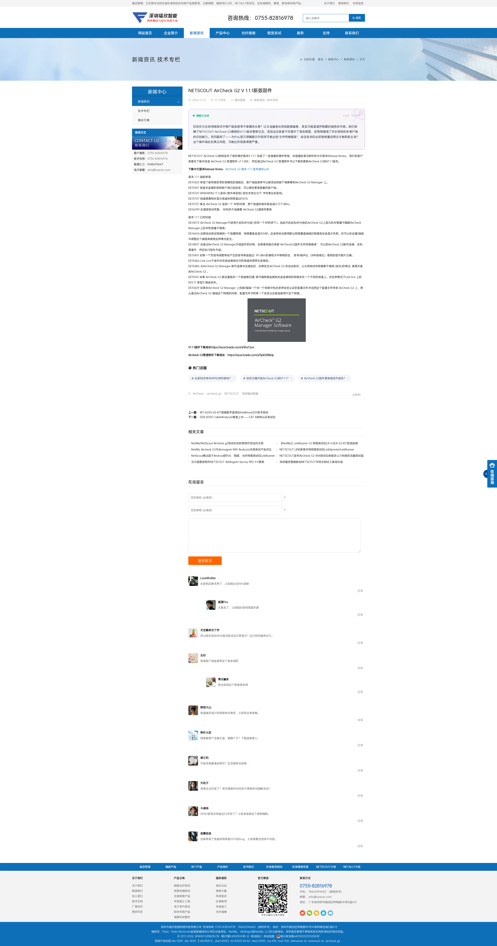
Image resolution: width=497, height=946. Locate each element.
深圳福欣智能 (250, 393)
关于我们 (329, 3)
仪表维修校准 (300, 867)
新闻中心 (333, 59)
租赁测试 (274, 33)
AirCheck (198, 393)
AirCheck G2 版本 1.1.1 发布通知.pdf (247, 169)
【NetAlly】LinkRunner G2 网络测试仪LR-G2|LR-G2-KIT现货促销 (319, 443)
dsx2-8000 (222, 941)
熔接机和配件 (182, 917)
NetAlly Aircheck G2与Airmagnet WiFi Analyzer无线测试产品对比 (231, 449)
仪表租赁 (221, 901)
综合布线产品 (182, 912)
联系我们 (343, 3)
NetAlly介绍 (352, 867)
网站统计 (256, 936)
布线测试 (221, 896)
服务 (300, 33)
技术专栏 (169, 59)
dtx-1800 (190, 941)
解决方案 (143, 120)
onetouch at (316, 941)
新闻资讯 (197, 33)
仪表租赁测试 (274, 867)
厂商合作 (137, 906)
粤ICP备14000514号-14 (235, 936)
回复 (360, 591)
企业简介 (171, 33)
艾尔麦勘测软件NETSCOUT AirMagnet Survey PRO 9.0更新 (227, 462)
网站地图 (269, 936)
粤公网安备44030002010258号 (299, 936)
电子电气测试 (182, 906)
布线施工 (221, 906)
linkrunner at (299, 941)
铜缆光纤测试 (182, 885)
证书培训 (248, 867)
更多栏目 (137, 912)
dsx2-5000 (258, 941)
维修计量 (221, 891)
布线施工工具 (182, 901)
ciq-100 (271, 941)
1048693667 (155, 164)
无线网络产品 (182, 896)
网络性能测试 (182, 891)
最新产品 (170, 867)
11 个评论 (220, 100)
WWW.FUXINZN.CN (207, 936)
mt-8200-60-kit (240, 941)
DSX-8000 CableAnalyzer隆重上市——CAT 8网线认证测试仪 (238, 417)
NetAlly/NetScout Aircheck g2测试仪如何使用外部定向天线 (227, 443)
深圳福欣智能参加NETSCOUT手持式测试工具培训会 (311, 462)
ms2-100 (283, 941)
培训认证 (221, 885)
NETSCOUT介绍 (326, 867)
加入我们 (137, 896)
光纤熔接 (248, 33)
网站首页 (145, 33)
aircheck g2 (214, 393)
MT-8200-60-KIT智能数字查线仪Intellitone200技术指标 (234, 412)
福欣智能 (240, 100)
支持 (326, 33)
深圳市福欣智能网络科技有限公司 (181, 927)
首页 (320, 59)
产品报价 (222, 867)
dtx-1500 (177, 941)
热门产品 (196, 867)
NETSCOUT (231, 393)
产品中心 (223, 33)
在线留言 (358, 3)
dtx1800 (205, 941)
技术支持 (137, 901)
